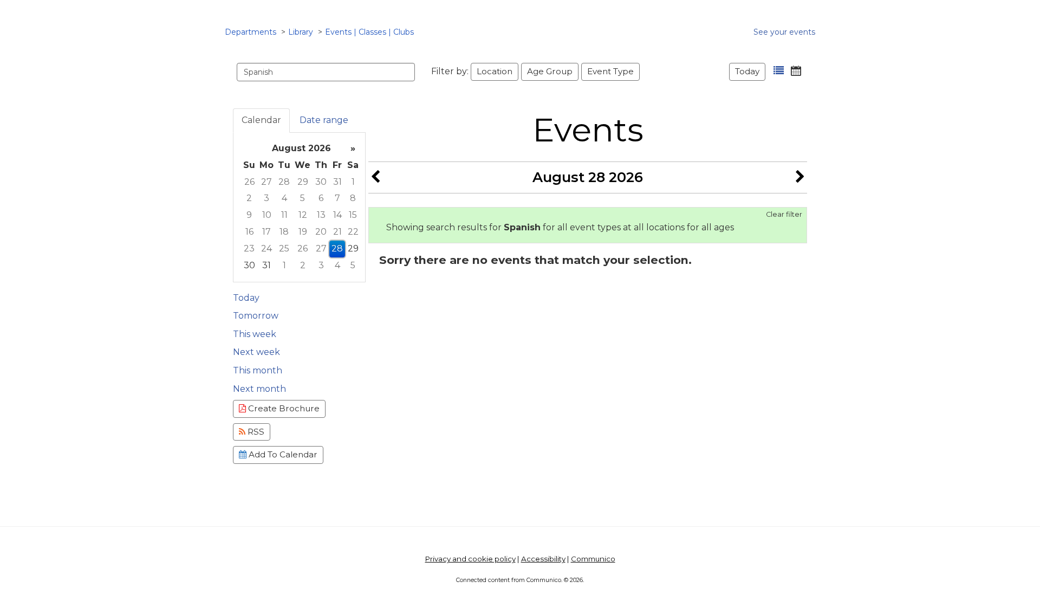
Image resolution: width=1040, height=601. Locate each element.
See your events (784, 32)
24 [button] (266, 248)
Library (300, 32)
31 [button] (337, 182)
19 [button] (302, 232)
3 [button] (266, 198)
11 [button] (284, 215)
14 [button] (337, 215)
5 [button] (302, 198)
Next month (259, 389)
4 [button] (284, 198)
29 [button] (302, 182)
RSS (254, 431)
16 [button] (249, 232)
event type (610, 71)
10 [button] (266, 215)
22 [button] (353, 232)
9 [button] (249, 215)
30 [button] (321, 182)
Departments (250, 32)
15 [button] (353, 215)
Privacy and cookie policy (470, 558)
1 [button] (353, 182)
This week (254, 334)
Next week (256, 352)
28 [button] (284, 182)
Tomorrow (255, 316)
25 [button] (284, 248)
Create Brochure (283, 408)
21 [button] (337, 232)
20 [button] (321, 232)
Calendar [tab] (261, 120)
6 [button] (320, 198)
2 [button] (249, 198)
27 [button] (266, 182)
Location (494, 71)
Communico (593, 558)
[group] (299, 207)
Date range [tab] (324, 120)
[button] (779, 71)
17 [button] (266, 232)
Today (747, 71)
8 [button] (353, 198)
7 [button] (337, 198)
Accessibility (543, 558)
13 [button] (321, 215)
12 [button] (302, 215)
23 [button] (249, 248)
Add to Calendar (281, 454)
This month (257, 370)
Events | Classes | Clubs (369, 32)
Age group (550, 71)
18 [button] (284, 232)
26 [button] (249, 182)
